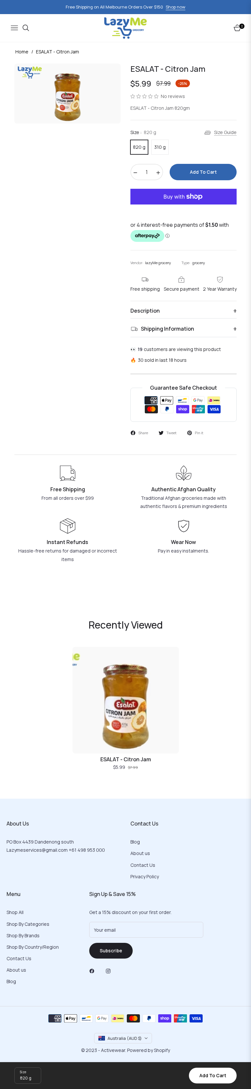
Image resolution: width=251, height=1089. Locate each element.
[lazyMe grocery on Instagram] (110, 970)
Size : (143, 132)
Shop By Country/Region (33, 947)
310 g (160, 147)
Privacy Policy (144, 876)
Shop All (15, 912)
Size (23, 1072)
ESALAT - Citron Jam (125, 759)
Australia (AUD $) (125, 1038)
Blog (135, 842)
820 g (139, 147)
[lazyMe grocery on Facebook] (93, 970)
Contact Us (142, 865)
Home (21, 52)
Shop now (175, 7)
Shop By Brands (23, 935)
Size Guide (225, 132)
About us (140, 853)
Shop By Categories (28, 924)
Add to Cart (212, 1075)
